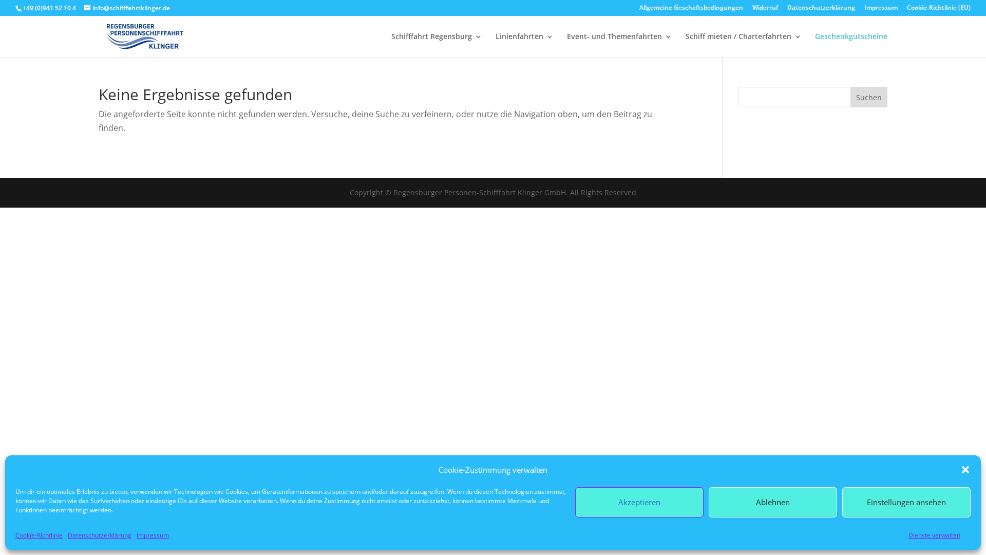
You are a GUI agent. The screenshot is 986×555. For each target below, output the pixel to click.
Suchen (869, 97)
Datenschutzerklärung (99, 535)
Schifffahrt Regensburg (431, 37)
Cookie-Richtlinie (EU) (939, 8)
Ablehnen (773, 502)
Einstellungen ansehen (906, 502)
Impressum (153, 535)
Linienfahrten (519, 37)
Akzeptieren (639, 502)
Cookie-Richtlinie (39, 535)
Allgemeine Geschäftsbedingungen (691, 8)
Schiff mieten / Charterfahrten (738, 37)
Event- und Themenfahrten (614, 37)
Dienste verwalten (934, 535)
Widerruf (765, 8)
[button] (965, 470)
